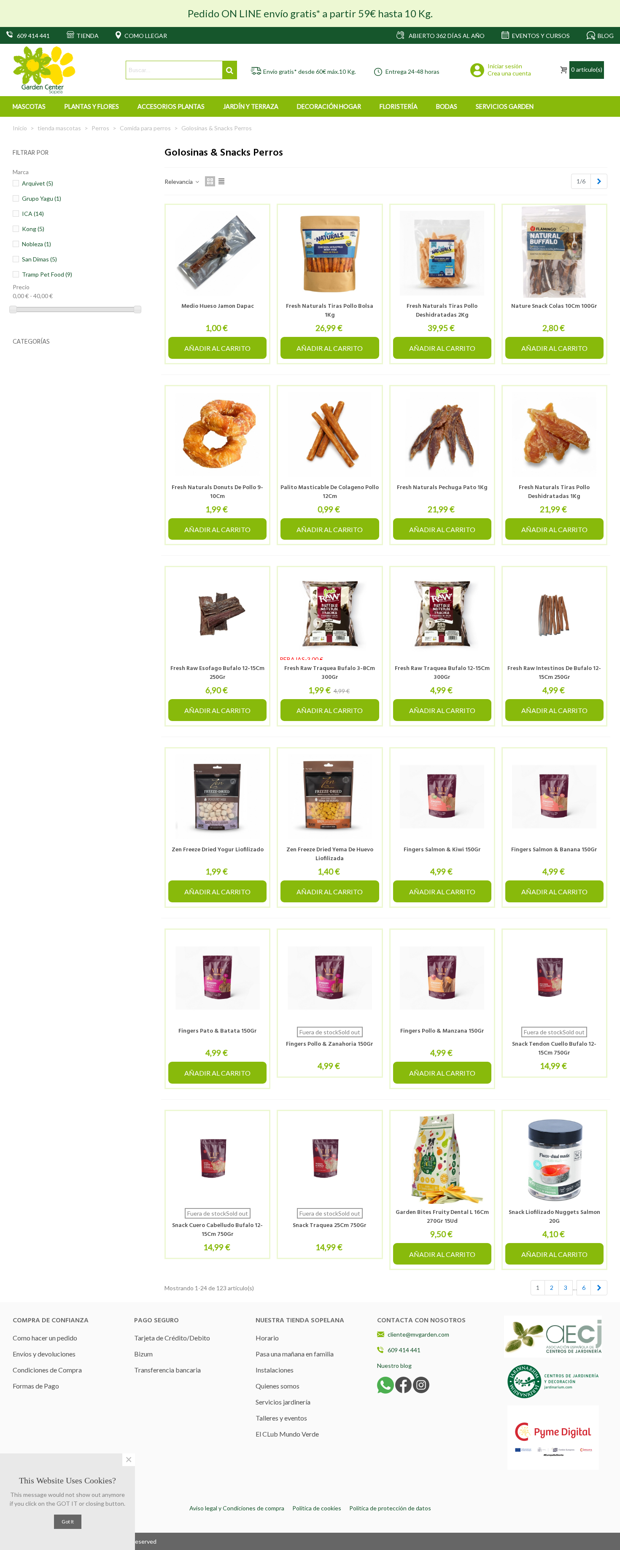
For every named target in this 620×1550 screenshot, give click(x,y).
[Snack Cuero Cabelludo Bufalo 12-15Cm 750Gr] (217, 1159)
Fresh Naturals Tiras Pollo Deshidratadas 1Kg (554, 492)
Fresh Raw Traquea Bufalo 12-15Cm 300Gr (442, 673)
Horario (267, 1338)
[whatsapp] (385, 1384)
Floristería (399, 106)
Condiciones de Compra (47, 1370)
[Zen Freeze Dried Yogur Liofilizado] (217, 796)
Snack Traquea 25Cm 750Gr (330, 1225)
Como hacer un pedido (45, 1338)
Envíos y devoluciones (44, 1354)
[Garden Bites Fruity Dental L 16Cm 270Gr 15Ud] (442, 1159)
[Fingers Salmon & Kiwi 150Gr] (442, 796)
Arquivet (37, 183)
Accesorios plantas (171, 106)
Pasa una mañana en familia (295, 1354)
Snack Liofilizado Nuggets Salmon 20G (554, 1217)
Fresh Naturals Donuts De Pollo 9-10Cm (217, 492)
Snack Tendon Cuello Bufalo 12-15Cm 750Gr (554, 1049)
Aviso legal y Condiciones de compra (236, 1508)
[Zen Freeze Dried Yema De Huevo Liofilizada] (329, 796)
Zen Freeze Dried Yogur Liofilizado (218, 849)
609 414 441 (404, 1350)
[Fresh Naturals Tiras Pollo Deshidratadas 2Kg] (442, 253)
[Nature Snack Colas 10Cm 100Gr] (554, 253)
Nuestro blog (394, 1365)
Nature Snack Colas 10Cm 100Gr (554, 306)
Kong (33, 228)
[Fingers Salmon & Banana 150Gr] (554, 796)
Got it (68, 1521)
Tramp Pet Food (47, 274)
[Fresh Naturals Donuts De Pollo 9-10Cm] (217, 434)
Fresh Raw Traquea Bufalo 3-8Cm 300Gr (329, 673)
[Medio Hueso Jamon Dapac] (217, 253)
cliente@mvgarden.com (418, 1334)
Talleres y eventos (281, 1418)
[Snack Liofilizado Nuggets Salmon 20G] (554, 1159)
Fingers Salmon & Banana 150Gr (554, 849)
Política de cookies (316, 1508)
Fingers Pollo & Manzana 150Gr (442, 1031)
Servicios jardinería (283, 1402)
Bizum (143, 1354)
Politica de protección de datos (390, 1508)
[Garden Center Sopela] (44, 70)
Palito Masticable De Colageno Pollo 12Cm (329, 492)
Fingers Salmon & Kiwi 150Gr (442, 849)
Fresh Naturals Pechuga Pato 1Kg (442, 487)
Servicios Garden (505, 106)
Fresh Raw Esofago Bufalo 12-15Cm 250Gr (217, 673)
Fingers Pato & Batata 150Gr (217, 1031)
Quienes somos (277, 1386)
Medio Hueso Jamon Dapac (217, 306)
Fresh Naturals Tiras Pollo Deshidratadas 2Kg (442, 311)
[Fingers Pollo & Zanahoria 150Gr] (329, 978)
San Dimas (39, 259)
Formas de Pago (36, 1386)
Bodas (446, 106)
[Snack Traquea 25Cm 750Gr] (329, 1159)
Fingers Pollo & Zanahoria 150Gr (329, 1044)
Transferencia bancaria (167, 1370)
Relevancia (179, 181)
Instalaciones (275, 1370)
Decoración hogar (329, 106)
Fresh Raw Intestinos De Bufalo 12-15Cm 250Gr (554, 673)
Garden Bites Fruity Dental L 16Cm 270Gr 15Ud (442, 1217)
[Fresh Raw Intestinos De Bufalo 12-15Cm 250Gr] (554, 615)
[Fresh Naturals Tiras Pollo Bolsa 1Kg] (329, 253)
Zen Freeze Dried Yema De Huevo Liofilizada (329, 854)
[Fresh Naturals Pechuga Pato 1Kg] (442, 434)
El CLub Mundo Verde (287, 1434)
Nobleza (36, 244)
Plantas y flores (91, 106)
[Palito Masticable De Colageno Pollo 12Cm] (329, 434)
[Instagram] (421, 1384)
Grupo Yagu (41, 198)
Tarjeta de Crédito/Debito (172, 1338)
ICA (33, 213)
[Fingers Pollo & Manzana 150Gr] (442, 978)
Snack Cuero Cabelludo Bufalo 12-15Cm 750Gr (217, 1230)
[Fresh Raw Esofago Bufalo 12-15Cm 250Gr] (217, 615)
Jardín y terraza (250, 106)
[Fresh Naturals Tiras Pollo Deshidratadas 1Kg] (554, 434)
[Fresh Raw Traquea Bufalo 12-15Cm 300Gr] (442, 615)
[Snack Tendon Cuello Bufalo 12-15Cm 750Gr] (554, 978)
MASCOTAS (29, 106)
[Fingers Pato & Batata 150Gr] (217, 978)
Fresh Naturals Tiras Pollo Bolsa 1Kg (329, 311)
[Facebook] (403, 1384)
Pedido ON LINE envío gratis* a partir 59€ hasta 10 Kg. (310, 13)
